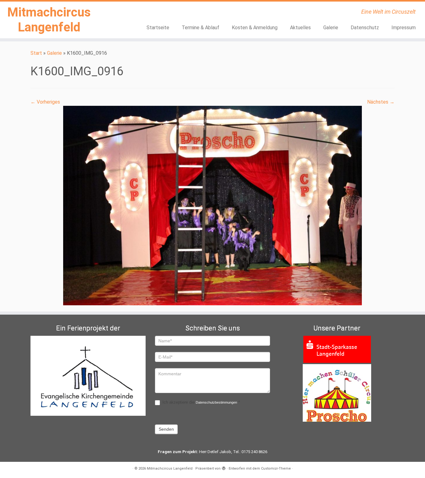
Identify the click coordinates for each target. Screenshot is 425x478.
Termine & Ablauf (200, 27)
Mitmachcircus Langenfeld (49, 20)
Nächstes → (381, 102)
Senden (166, 429)
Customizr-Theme (276, 468)
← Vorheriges (45, 102)
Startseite (158, 27)
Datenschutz (365, 27)
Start (36, 53)
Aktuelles (300, 27)
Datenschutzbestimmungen (216, 402)
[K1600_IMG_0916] (212, 205)
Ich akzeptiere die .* (200, 402)
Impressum (403, 27)
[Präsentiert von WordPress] (224, 467)
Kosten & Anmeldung (255, 27)
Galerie (330, 27)
